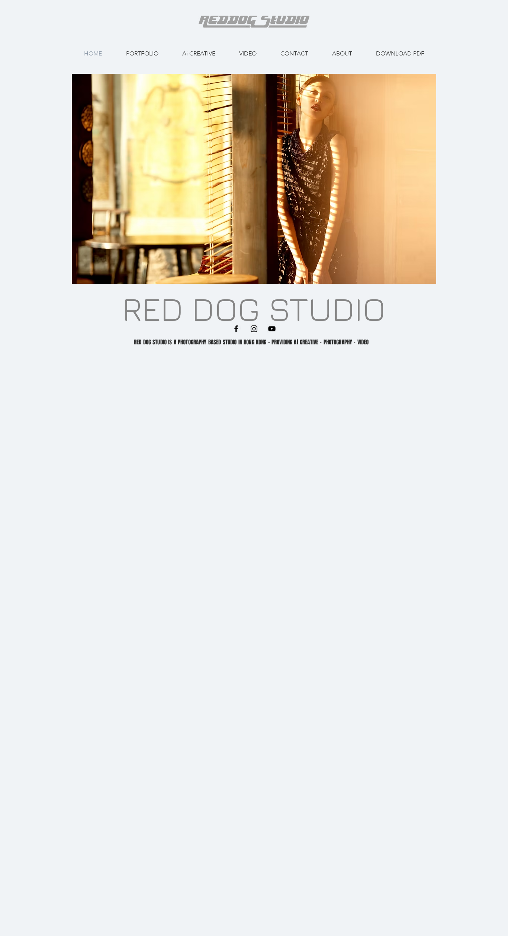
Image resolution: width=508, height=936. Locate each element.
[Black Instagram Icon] (254, 328)
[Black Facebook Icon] (236, 328)
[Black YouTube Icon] (271, 328)
